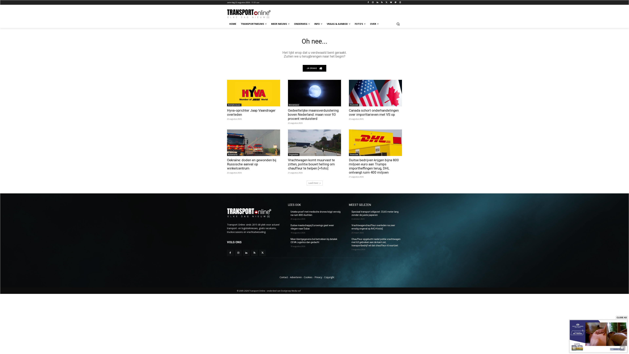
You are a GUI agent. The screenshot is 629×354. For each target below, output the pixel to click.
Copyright (329, 277)
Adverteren (296, 277)
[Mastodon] (395, 2)
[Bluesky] (391, 2)
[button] (398, 24)
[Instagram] (373, 2)
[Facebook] (368, 2)
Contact (284, 277)
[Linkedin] (377, 2)
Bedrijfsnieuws (234, 105)
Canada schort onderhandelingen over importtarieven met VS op (374, 112)
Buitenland (232, 154)
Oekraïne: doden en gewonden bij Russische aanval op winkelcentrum (251, 164)
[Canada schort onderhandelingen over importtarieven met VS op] (375, 93)
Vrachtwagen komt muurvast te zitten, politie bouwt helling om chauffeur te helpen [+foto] (311, 164)
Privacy (318, 277)
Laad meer (313, 183)
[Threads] (400, 2)
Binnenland (294, 105)
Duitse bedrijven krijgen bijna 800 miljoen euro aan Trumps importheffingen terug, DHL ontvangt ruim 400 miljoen (374, 166)
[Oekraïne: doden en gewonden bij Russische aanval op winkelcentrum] (253, 142)
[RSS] (382, 2)
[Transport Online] (253, 14)
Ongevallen (293, 154)
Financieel (354, 105)
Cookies (308, 277)
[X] (386, 2)
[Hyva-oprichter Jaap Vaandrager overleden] (253, 93)
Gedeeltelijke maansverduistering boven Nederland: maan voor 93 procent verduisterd (313, 114)
